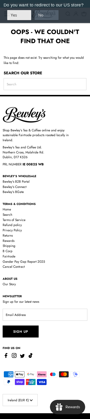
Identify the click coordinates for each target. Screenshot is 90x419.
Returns (8, 235)
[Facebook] (7, 356)
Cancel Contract (14, 266)
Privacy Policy (12, 230)
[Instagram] (14, 356)
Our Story (9, 284)
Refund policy (12, 224)
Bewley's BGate (13, 191)
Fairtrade (9, 256)
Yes (14, 15)
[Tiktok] (30, 356)
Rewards (8, 240)
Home (7, 209)
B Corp (7, 251)
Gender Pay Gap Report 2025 (24, 261)
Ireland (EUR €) (19, 400)
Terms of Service (14, 219)
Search (7, 214)
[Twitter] (22, 356)
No (40, 15)
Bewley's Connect (14, 186)
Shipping (9, 245)
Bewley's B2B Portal (16, 181)
